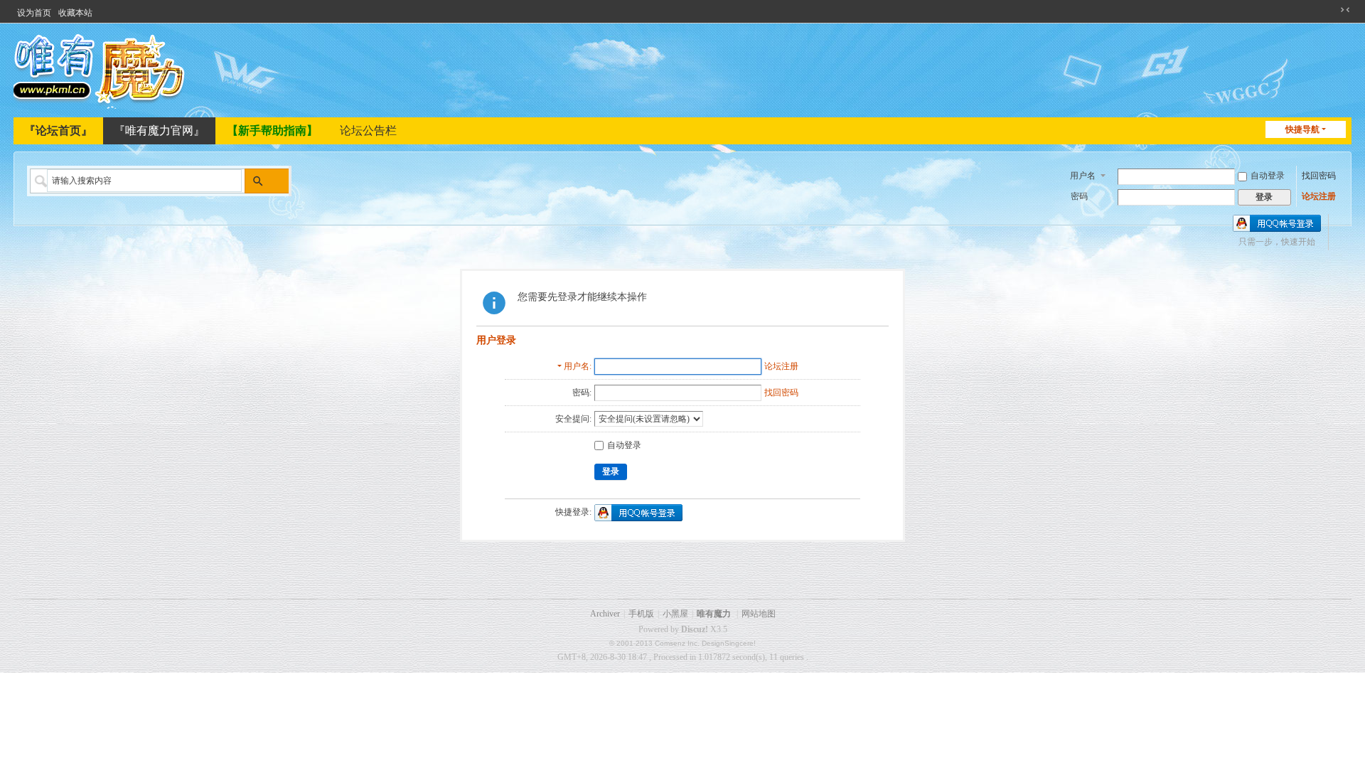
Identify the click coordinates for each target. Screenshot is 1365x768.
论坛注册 (1319, 196)
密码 (1079, 196)
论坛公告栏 (368, 130)
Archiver (605, 614)
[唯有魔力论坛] (102, 69)
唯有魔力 (714, 614)
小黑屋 (675, 614)
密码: (582, 393)
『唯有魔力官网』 (159, 130)
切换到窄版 (1345, 10)
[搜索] (257, 181)
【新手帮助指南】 (272, 130)
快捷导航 (1302, 129)
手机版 (641, 614)
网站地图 (759, 614)
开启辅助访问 (1331, 10)
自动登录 (1268, 176)
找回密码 (1319, 176)
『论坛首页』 (58, 130)
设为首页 (34, 13)
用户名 (1083, 176)
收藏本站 (75, 13)
